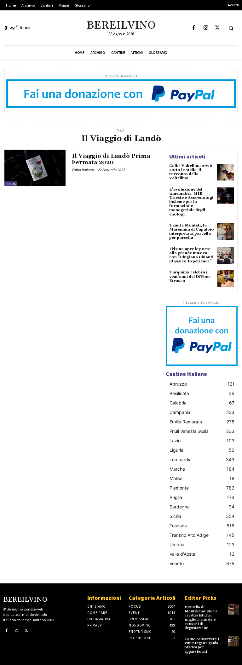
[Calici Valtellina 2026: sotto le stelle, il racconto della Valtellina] (225, 172)
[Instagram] (205, 28)
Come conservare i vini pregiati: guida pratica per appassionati (202, 645)
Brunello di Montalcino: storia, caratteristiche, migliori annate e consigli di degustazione (201, 617)
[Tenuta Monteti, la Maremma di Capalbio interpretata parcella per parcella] (225, 231)
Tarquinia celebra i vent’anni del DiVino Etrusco (189, 276)
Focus (11, 184)
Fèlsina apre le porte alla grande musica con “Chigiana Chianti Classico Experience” (191, 255)
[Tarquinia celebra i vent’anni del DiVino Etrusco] (225, 278)
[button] (231, 28)
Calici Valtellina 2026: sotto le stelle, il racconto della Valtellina (191, 172)
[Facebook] (194, 28)
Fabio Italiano (83, 169)
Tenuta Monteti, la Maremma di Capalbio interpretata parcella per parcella (191, 231)
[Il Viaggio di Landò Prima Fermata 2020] (35, 168)
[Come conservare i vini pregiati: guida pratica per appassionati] (233, 641)
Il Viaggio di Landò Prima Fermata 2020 (111, 159)
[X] (217, 28)
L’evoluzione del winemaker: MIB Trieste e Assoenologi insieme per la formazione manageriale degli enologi (191, 202)
